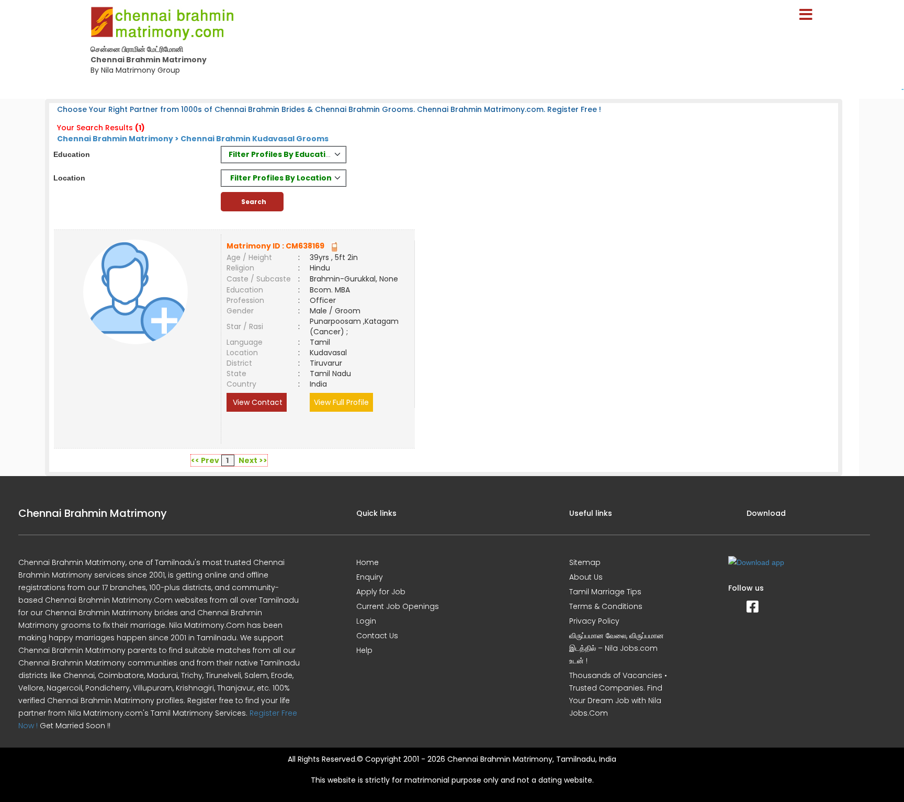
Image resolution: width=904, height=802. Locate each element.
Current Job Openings (397, 606)
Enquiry (369, 577)
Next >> (253, 460)
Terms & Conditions (605, 606)
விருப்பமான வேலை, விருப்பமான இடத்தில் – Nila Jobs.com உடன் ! (616, 648)
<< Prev (205, 460)
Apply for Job (380, 591)
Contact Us (377, 635)
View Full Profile (341, 402)
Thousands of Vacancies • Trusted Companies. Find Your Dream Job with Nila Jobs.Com (618, 694)
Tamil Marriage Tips (605, 591)
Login (366, 621)
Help (364, 650)
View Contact (256, 402)
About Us (586, 577)
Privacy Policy (594, 621)
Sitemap (585, 562)
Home (367, 562)
